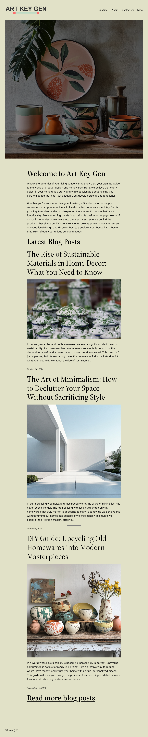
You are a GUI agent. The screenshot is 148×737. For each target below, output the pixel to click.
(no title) (103, 10)
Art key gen (11, 730)
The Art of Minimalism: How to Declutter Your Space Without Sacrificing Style (72, 388)
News (140, 10)
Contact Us (128, 10)
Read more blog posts (61, 698)
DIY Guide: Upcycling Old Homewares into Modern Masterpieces (66, 547)
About (115, 10)
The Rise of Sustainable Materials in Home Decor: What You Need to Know (67, 263)
